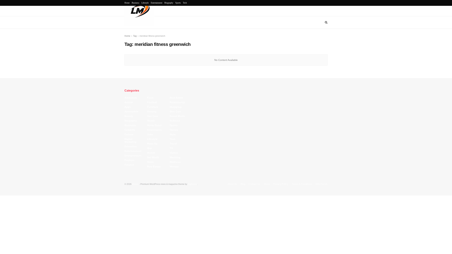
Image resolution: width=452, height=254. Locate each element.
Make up (152, 143)
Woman (174, 166)
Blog (243, 184)
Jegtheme (192, 184)
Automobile (131, 111)
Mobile (151, 152)
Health (151, 120)
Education (130, 146)
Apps (127, 106)
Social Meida (177, 116)
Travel (173, 143)
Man (149, 148)
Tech (185, 3)
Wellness (175, 162)
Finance (129, 164)
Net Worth (153, 157)
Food (150, 97)
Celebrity (129, 129)
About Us (232, 184)
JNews (135, 184)
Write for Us (321, 184)
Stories (174, 129)
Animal (128, 102)
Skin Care (175, 111)
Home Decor (154, 125)
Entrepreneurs (133, 155)
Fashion (129, 160)
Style (173, 134)
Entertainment (156, 3)
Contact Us (254, 184)
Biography (168, 3)
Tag (135, 36)
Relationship (177, 102)
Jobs (150, 134)
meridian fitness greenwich (152, 36)
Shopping (176, 106)
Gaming (151, 111)
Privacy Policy (280, 184)
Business (135, 3)
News (150, 162)
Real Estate (154, 166)
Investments (154, 129)
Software (175, 120)
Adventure (130, 97)
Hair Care (152, 116)
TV (171, 148)
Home (127, 3)
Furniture (152, 106)
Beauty (128, 116)
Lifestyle (145, 3)
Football (152, 102)
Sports (178, 3)
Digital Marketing (130, 140)
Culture (128, 134)
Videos (174, 152)
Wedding (175, 157)
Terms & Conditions (302, 184)
